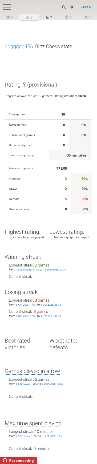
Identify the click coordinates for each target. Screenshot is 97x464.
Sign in (86, 7)
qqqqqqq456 (19, 46)
